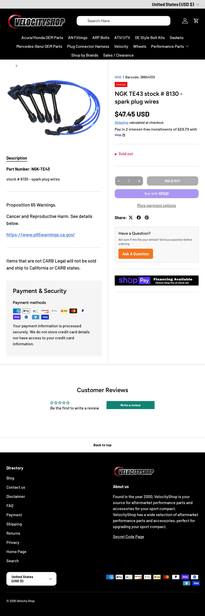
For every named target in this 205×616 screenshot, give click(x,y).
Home (10, 66)
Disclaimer (15, 496)
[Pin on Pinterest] (147, 218)
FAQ (9, 505)
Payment (14, 514)
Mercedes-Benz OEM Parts (39, 46)
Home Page (16, 551)
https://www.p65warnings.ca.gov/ (40, 234)
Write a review (130, 405)
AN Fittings (77, 37)
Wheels (139, 46)
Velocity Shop (25, 601)
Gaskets (177, 37)
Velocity (121, 46)
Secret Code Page (128, 536)
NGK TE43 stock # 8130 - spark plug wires (46, 66)
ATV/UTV (122, 37)
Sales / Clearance (118, 55)
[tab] (16, 158)
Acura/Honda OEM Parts (42, 37)
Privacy (12, 542)
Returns (13, 533)
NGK (118, 77)
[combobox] (123, 21)
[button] (196, 20)
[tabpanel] (54, 174)
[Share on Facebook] (139, 218)
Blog (10, 477)
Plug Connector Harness (88, 46)
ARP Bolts (101, 37)
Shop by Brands (84, 55)
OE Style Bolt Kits (150, 37)
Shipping (121, 122)
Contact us (15, 487)
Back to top (102, 445)
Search (12, 560)
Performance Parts (167, 46)
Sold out (172, 181)
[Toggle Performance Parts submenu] (187, 46)
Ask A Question (135, 253)
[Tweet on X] (131, 218)
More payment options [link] (156, 205)
